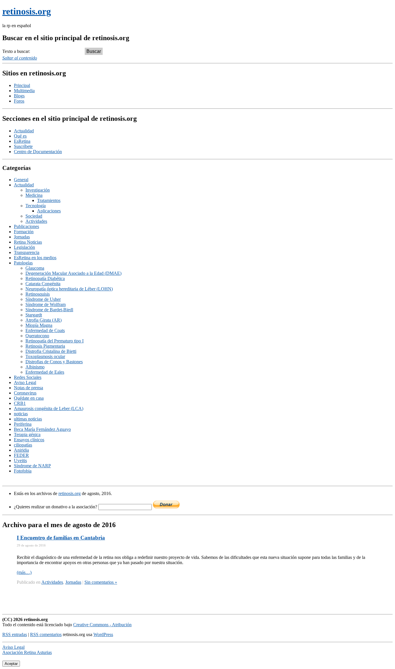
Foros (19, 101)
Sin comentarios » (100, 582)
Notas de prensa (28, 387)
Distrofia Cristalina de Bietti (50, 351)
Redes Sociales (27, 377)
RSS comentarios (46, 634)
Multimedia (24, 90)
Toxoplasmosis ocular (45, 356)
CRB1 (20, 403)
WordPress (103, 634)
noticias (21, 413)
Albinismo (35, 366)
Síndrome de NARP (32, 465)
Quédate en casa (29, 398)
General (21, 179)
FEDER (21, 455)
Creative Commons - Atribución (102, 624)
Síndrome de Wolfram (45, 304)
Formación (24, 231)
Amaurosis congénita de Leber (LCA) (48, 408)
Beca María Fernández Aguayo (42, 429)
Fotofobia (23, 470)
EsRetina (22, 141)
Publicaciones (26, 226)
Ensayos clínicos (29, 439)
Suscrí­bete (23, 146)
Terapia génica (27, 434)
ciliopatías (23, 444)
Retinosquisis (37, 294)
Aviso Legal (25, 382)
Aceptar (11, 663)
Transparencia (26, 252)
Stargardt (33, 314)
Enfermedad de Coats (45, 330)
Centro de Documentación (38, 151)
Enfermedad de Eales (44, 372)
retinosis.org (69, 493)
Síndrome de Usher (43, 299)
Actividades (36, 221)
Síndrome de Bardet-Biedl (49, 309)
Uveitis (20, 460)
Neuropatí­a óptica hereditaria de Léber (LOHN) (69, 288)
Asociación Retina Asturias (27, 652)
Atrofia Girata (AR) (43, 320)
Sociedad (33, 216)
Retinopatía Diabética (45, 278)
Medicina (34, 195)
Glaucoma (34, 268)
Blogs (19, 95)
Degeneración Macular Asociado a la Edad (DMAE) (73, 273)
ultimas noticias (28, 418)
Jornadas (22, 236)
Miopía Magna (38, 325)
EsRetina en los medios (35, 257)
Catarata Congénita (42, 283)
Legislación (24, 247)
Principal (22, 85)
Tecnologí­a (35, 205)
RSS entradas (14, 634)
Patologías (23, 262)
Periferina (23, 424)
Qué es (20, 136)
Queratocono (37, 335)
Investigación (37, 190)
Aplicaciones (49, 210)
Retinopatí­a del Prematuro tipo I (54, 340)
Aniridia (21, 450)
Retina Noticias (28, 242)
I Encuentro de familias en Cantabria (61, 538)
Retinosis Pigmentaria (45, 346)
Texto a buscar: (16, 51)
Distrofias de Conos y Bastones (54, 361)
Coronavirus (25, 392)
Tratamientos (48, 200)
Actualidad (24, 130)
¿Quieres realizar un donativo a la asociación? (56, 506)
